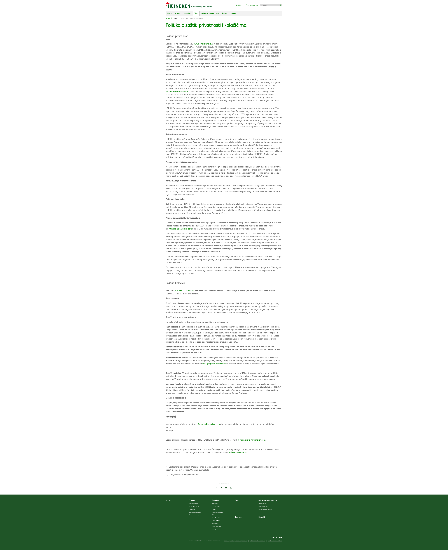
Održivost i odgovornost (210, 13)
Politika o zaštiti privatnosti (257, 541)
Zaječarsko (215, 523)
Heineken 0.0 (215, 506)
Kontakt (234, 13)
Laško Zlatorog (216, 521)
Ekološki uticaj (262, 503)
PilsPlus (214, 529)
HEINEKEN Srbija (194, 506)
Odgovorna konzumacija (265, 509)
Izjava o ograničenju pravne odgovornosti (235, 541)
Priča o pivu (192, 509)
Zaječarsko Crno (216, 526)
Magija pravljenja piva (195, 512)
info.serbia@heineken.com (177, 91)
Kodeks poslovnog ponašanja (197, 515)
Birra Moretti (216, 518)
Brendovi (187, 13)
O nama (178, 13)
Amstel (214, 509)
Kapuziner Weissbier (218, 512)
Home (169, 13)
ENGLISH (239, 5)
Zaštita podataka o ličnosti (275, 541)
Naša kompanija (193, 503)
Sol (213, 515)
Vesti (196, 13)
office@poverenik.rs (238, 452)
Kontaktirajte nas (252, 5)
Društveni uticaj (263, 506)
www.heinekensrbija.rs (203, 44)
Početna (168, 18)
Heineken (214, 503)
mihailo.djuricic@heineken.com (251, 440)
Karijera (225, 13)
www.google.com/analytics (214, 363)
